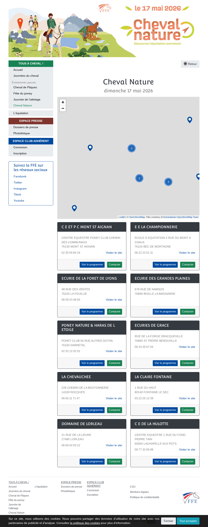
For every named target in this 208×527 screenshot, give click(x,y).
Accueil (18, 69)
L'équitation (20, 113)
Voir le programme (92, 264)
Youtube (19, 200)
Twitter (18, 182)
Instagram (20, 188)
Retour (192, 63)
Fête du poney (22, 93)
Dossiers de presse (25, 127)
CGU (132, 486)
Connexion (20, 147)
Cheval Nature (22, 105)
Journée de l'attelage (26, 99)
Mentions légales (139, 492)
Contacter (114, 264)
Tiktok (17, 194)
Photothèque (21, 133)
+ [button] (63, 102)
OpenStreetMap (137, 217)
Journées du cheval (26, 75)
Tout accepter (188, 521)
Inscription (20, 153)
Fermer (168, 521)
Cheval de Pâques (25, 87)
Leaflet (122, 217)
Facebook (20, 176)
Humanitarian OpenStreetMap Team (180, 217)
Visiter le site (114, 252)
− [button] (63, 108)
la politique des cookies (85, 523)
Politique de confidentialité (144, 497)
